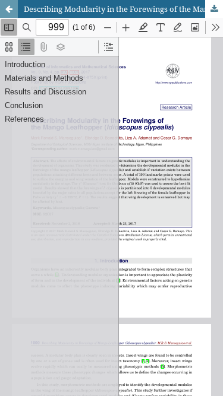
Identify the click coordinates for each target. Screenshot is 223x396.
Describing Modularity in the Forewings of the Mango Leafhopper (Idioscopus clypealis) (123, 9)
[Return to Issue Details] (9, 9)
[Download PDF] (214, 9)
